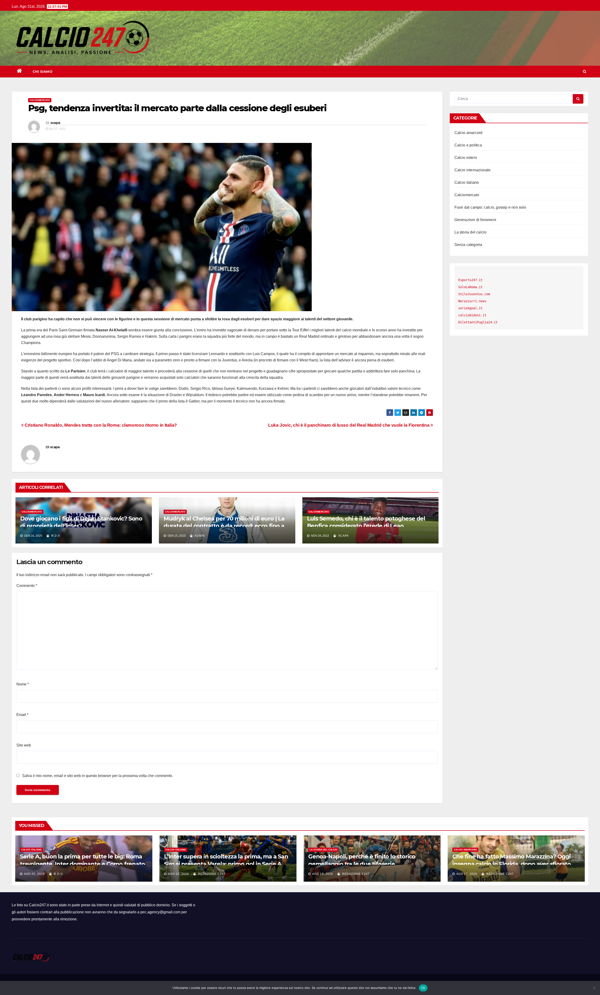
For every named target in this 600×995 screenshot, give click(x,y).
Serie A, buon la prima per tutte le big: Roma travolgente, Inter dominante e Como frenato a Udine (82, 863)
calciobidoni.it (472, 315)
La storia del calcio (470, 232)
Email (22, 715)
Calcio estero (465, 158)
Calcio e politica (468, 145)
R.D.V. (55, 535)
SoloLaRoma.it (470, 287)
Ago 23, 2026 (178, 874)
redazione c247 (211, 874)
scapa (55, 123)
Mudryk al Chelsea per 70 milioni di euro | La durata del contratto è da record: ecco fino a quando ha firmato (224, 525)
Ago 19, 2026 (322, 874)
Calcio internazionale (472, 170)
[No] (594, 988)
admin (199, 535)
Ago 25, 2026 (34, 874)
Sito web (23, 745)
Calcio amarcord (468, 133)
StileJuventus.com (474, 294)
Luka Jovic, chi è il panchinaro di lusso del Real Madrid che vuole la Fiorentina (349, 425)
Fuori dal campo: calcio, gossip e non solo (490, 207)
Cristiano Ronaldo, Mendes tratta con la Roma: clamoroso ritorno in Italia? (100, 425)
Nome (22, 684)
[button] (584, 71)
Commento (26, 586)
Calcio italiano (466, 182)
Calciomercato (40, 100)
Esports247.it (470, 280)
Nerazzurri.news (472, 301)
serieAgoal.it (470, 308)
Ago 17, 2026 (466, 874)
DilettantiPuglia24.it (478, 322)
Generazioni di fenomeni (475, 220)
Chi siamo (43, 71)
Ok (423, 988)
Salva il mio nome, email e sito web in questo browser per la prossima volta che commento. (97, 776)
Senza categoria (468, 245)
